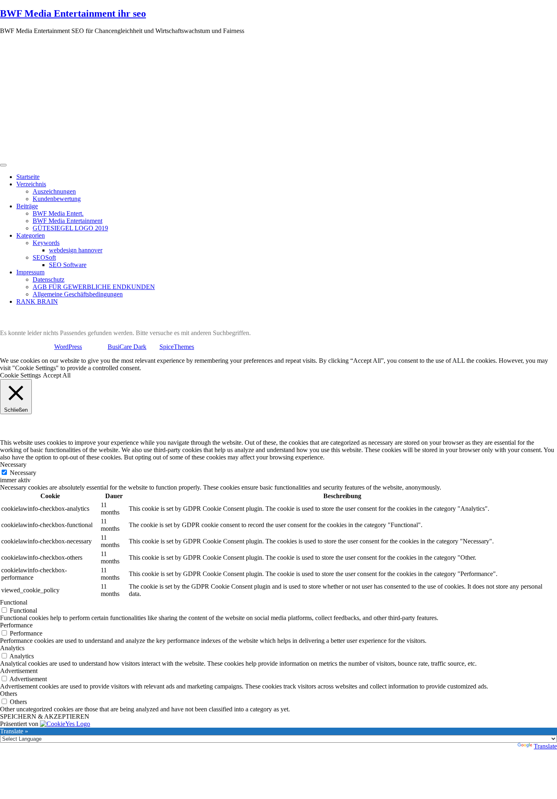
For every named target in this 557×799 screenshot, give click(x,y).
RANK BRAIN (37, 301)
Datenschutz (48, 279)
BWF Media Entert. (58, 213)
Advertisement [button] (19, 670)
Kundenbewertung (57, 198)
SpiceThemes (176, 346)
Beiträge (27, 206)
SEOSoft (44, 257)
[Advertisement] (278, 98)
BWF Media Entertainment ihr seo (73, 13)
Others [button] (8, 693)
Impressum (30, 272)
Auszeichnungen (54, 191)
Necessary (23, 472)
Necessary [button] (13, 464)
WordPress (68, 346)
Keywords (46, 242)
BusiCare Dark (127, 346)
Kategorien (30, 235)
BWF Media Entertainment (67, 220)
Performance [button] (16, 625)
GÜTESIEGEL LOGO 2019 (70, 228)
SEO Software (67, 264)
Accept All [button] (57, 375)
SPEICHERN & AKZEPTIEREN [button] (44, 716)
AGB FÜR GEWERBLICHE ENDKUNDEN (94, 286)
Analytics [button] (12, 647)
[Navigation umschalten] (3, 165)
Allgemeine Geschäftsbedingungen (78, 294)
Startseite (28, 176)
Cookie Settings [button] (20, 375)
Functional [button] (13, 602)
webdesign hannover (75, 250)
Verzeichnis (31, 184)
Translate (545, 746)
